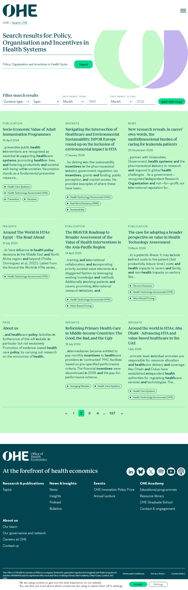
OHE (6, 23)
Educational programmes (158, 489)
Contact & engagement (157, 509)
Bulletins (56, 509)
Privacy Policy (158, 573)
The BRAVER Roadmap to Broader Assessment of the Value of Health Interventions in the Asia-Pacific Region (93, 239)
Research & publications (23, 483)
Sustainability (77, 209)
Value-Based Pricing (81, 305)
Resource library (152, 496)
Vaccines (32, 199)
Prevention (13, 199)
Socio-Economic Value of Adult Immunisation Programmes (29, 131)
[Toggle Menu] (183, 10)
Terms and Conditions (133, 573)
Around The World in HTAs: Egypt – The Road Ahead (26, 234)
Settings (158, 584)
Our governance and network (24, 533)
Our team (10, 527)
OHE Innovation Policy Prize (114, 489)
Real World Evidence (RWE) (84, 203)
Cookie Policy (178, 573)
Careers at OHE (14, 539)
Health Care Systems (19, 186)
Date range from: (74, 96)
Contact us (11, 546)
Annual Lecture (104, 496)
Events (99, 483)
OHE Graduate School (156, 502)
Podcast (55, 502)
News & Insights (63, 483)
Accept (138, 584)
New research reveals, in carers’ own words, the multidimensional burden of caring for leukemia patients (155, 136)
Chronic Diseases (142, 285)
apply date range (171, 101)
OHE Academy (152, 483)
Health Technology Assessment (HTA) (28, 193)
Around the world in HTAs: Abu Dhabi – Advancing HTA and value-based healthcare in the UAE (155, 335)
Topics (7, 489)
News (53, 489)
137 (112, 413)
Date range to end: (123, 96)
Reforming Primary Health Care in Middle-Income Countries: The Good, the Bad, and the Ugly (93, 333)
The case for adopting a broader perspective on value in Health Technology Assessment (155, 237)
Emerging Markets (79, 386)
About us (10, 328)
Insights (55, 496)
